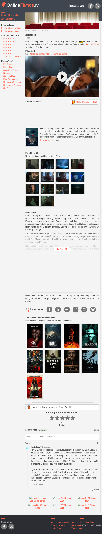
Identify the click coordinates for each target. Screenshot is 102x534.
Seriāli (6, 88)
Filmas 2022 (8, 48)
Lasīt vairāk (62, 249)
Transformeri (76, 528)
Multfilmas (7, 64)
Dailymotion (84, 310)
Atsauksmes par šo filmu (86, 102)
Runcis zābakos (58, 525)
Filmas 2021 (8, 50)
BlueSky (93, 310)
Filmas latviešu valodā (11, 28)
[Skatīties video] (62, 76)
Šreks (73, 522)
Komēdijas (8, 67)
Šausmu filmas (9, 76)
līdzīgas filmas (92, 44)
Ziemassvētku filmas (12, 56)
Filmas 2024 (8, 42)
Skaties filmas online (10, 15)
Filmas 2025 (8, 39)
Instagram (76, 310)
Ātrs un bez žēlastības (60, 522)
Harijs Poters (56, 528)
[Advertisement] (62, 273)
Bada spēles (76, 525)
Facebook (91, 6)
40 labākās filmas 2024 (38, 54)
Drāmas (6, 73)
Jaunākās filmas (8, 19)
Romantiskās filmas (12, 82)
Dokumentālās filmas (12, 85)
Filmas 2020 (8, 53)
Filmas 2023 (8, 45)
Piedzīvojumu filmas (12, 79)
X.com (98, 6)
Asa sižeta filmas (10, 70)
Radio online (78, 6)
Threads (67, 310)
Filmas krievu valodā (10, 31)
